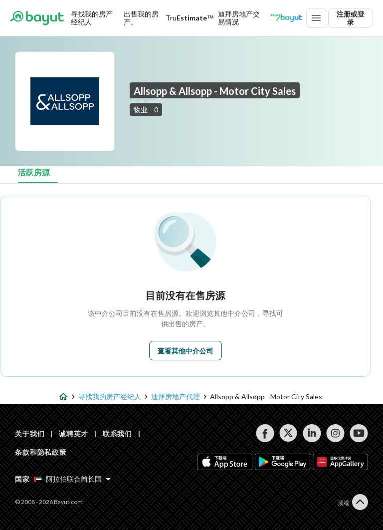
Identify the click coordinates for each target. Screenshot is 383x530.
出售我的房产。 (141, 17)
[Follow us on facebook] (265, 433)
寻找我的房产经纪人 (92, 17)
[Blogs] (286, 18)
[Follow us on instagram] (335, 433)
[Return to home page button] (37, 18)
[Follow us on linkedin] (312, 433)
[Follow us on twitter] (288, 433)
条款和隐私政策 (41, 452)
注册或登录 (351, 17)
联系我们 (117, 433)
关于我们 (29, 433)
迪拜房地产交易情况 (239, 17)
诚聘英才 (73, 433)
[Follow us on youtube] (359, 433)
